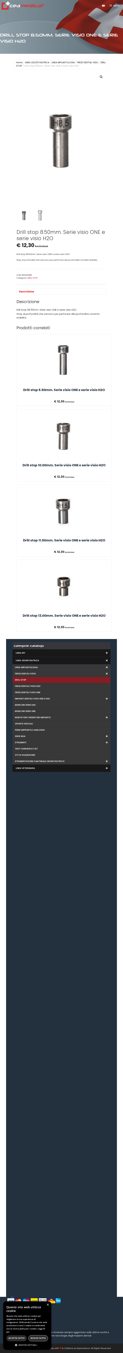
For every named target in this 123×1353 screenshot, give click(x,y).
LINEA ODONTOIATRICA (37, 62)
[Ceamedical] (23, 5)
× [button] (47, 1305)
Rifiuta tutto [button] (38, 1338)
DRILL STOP (32, 278)
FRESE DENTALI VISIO (87, 62)
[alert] (27, 1325)
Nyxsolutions (83, 1348)
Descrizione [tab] (26, 291)
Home (19, 62)
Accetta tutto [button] (16, 1338)
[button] (101, 77)
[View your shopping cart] (103, 5)
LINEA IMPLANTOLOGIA (63, 62)
